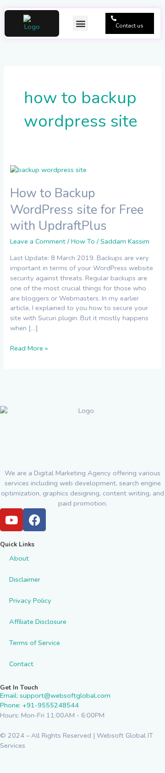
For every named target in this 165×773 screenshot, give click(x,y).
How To (83, 241)
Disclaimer (24, 579)
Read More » (29, 348)
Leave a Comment (38, 241)
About (19, 558)
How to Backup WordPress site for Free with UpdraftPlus (76, 209)
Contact (21, 663)
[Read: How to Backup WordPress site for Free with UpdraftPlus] (48, 169)
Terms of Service (34, 642)
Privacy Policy (30, 600)
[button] (80, 23)
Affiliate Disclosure (37, 621)
